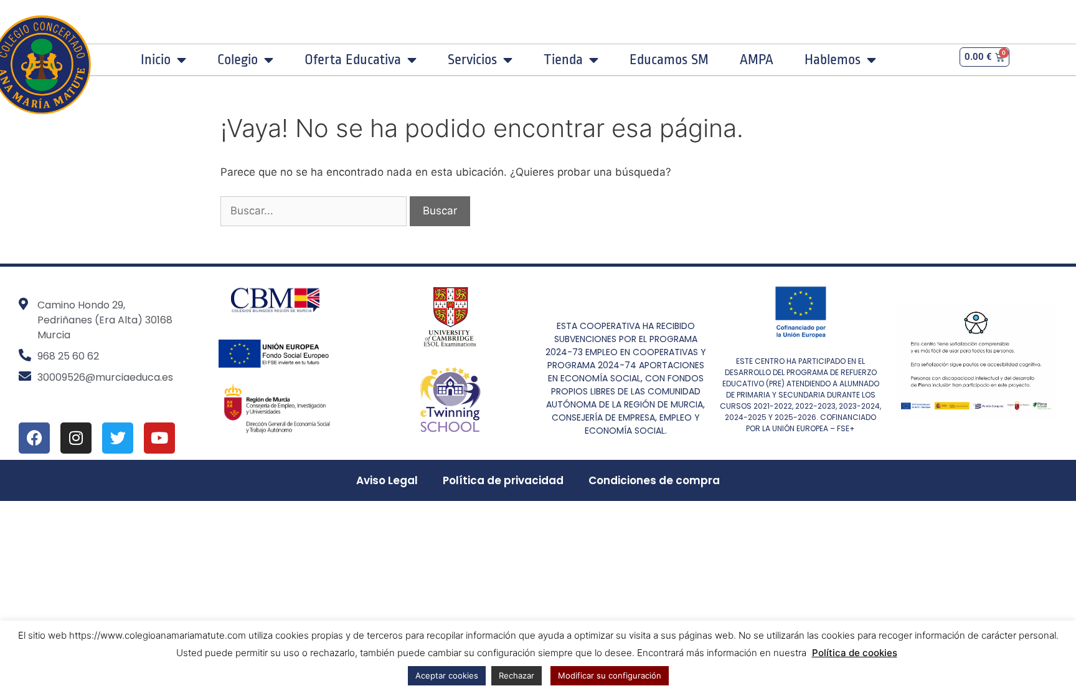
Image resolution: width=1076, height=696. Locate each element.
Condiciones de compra (654, 480)
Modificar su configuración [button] (609, 675)
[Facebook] (34, 438)
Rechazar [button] (516, 675)
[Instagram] (76, 438)
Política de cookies (854, 653)
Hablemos (833, 60)
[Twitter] (117, 438)
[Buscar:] (315, 210)
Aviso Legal (387, 480)
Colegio (237, 60)
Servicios (472, 60)
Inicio (156, 60)
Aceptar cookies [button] (446, 675)
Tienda (563, 60)
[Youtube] (159, 438)
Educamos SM (669, 60)
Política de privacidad (503, 480)
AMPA (756, 60)
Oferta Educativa (352, 60)
